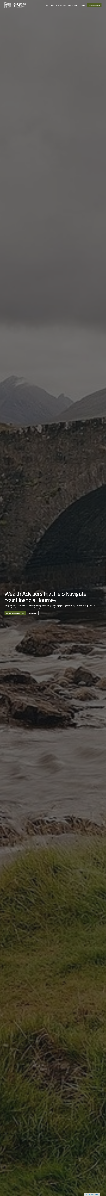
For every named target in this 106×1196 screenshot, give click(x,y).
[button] (49, 5)
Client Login (33, 613)
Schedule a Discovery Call (15, 613)
